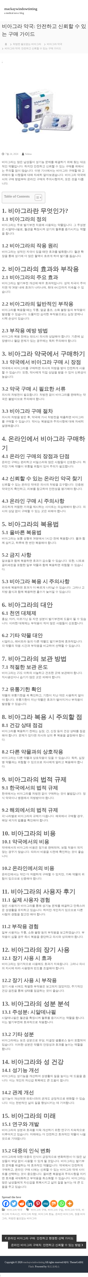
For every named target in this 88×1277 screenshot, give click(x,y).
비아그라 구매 (38, 1209)
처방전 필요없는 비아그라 (27, 44)
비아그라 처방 (29, 1214)
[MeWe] (45, 1203)
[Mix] (53, 1203)
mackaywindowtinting (20, 9)
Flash (31, 1266)
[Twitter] (13, 1203)
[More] (69, 1203)
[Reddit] (21, 1203)
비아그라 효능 (46, 1214)
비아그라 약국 (54, 44)
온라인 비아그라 (64, 1214)
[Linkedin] (29, 1203)
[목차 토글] (36, 197)
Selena (28, 154)
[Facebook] (5, 1203)
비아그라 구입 (55, 1209)
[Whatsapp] (61, 1203)
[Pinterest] (37, 1203)
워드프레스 (53, 1266)
